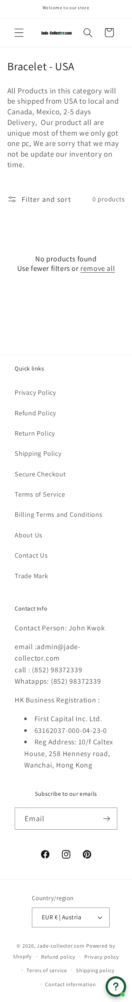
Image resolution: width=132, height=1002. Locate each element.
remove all (97, 268)
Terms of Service (40, 494)
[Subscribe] (106, 819)
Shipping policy (95, 970)
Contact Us (31, 555)
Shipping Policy (38, 453)
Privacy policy (101, 956)
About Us (29, 534)
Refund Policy (35, 412)
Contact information (70, 984)
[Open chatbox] (116, 986)
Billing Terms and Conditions (59, 514)
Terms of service (46, 970)
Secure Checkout (40, 473)
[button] (18, 32)
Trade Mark (31, 575)
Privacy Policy (35, 392)
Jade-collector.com (60, 945)
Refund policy (58, 956)
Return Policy (35, 433)
